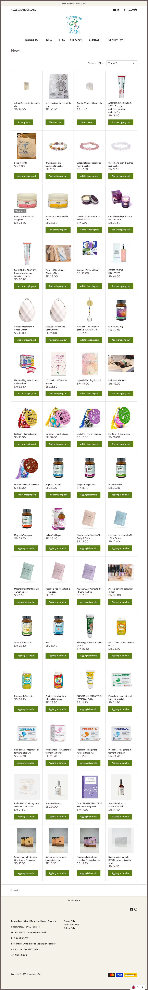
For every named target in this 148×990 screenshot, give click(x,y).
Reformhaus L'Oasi (33, 974)
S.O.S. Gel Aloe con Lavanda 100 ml (117, 805)
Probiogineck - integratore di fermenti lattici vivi (58, 751)
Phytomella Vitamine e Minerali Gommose (56, 697)
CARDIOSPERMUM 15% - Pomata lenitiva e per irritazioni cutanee (26, 273)
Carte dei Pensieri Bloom (88, 270)
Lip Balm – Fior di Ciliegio (57, 434)
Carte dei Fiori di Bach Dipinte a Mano (55, 271)
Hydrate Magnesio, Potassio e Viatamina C (26, 382)
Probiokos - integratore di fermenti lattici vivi (119, 751)
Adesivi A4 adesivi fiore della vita (27, 104)
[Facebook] (114, 9)
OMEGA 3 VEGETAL (23, 642)
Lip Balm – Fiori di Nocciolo (26, 484)
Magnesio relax (115, 484)
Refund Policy (70, 928)
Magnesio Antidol (53, 484)
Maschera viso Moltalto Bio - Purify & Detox (89, 537)
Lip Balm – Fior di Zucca (119, 434)
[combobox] (137, 987)
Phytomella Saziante (23, 696)
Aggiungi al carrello (88, 494)
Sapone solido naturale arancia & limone (56, 858)
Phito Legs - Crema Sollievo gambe (89, 644)
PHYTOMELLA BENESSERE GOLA (121, 644)
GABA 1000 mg (115, 326)
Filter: (101, 63)
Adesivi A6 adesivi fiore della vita (89, 104)
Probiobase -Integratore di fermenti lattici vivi (120, 697)
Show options (23, 122)
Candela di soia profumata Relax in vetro (120, 218)
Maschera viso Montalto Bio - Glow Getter (120, 537)
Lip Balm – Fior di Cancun (25, 434)
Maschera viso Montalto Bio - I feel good (58, 590)
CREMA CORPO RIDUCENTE (115, 271)
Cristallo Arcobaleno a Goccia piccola (55, 328)
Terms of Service (71, 924)
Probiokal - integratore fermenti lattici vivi (87, 751)
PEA (47, 642)
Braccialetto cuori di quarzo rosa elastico (120, 164)
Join (22, 10)
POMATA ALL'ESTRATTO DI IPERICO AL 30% (89, 697)
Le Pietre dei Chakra (117, 380)
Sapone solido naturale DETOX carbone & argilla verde (119, 860)
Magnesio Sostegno (23, 535)
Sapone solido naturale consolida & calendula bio (88, 858)
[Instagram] (119, 9)
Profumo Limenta (54, 803)
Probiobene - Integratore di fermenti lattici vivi (26, 751)
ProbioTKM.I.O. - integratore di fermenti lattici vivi (26, 805)
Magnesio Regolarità (86, 484)
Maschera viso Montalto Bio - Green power (26, 590)
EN (138, 987)
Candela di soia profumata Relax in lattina (88, 218)
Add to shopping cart (121, 122)
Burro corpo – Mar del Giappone (24, 218)
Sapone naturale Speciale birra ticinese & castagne (25, 858)
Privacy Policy (70, 921)
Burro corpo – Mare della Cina (57, 218)
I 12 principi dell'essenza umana (56, 382)
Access (15, 10)
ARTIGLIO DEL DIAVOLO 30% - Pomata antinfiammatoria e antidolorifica (120, 108)
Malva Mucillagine (54, 535)
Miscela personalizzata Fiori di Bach (120, 590)
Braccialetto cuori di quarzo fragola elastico (89, 164)
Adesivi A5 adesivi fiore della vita (58, 104)
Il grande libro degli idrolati (89, 380)
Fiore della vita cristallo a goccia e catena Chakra (88, 328)
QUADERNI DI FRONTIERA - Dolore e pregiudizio (89, 805)
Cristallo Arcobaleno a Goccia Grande (24, 328)
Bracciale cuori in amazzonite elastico (54, 164)
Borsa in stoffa (20, 163)
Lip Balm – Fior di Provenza (89, 434)
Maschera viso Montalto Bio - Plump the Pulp (89, 590)
